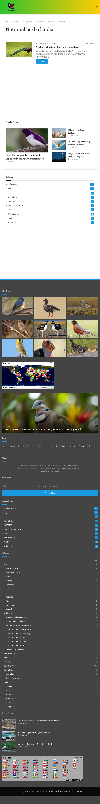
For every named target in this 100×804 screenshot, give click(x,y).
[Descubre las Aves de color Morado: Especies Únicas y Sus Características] (27, 140)
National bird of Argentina (19, 629)
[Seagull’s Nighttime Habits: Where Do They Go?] (59, 157)
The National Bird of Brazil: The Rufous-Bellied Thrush (39, 721)
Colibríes (9, 576)
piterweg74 (42, 44)
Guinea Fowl (10, 698)
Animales (11, 446)
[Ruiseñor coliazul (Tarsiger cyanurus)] (17, 306)
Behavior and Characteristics (17, 617)
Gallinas (8, 580)
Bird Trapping (13, 214)
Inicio (10, 21)
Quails (8, 702)
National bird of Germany (18, 633)
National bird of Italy (16, 641)
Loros (7, 593)
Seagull (8, 609)
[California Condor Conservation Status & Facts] (50, 348)
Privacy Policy (78, 791)
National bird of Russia (17, 645)
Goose (8, 694)
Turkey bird (10, 706)
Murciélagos (10, 674)
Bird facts (17, 21)
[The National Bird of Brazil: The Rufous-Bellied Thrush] (9, 724)
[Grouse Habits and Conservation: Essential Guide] (82, 348)
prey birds (9, 605)
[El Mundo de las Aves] (12, 7)
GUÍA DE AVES (14, 185)
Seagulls (82, 446)
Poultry (11, 218)
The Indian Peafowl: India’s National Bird (57, 47)
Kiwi (7, 589)
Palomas (9, 597)
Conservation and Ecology (16, 621)
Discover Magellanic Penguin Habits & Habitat (36, 732)
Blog (9, 189)
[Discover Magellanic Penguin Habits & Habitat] (9, 736)
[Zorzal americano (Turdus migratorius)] (82, 329)
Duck (7, 690)
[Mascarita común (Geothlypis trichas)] (17, 348)
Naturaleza (12, 197)
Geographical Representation (34, 21)
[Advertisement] (50, 92)
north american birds (16, 205)
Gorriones (9, 585)
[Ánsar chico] (50, 308)
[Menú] (3, 8)
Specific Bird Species (14, 650)
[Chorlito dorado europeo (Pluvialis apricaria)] (82, 306)
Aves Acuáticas (12, 568)
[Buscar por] (96, 8)
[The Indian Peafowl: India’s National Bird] (19, 49)
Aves (10, 210)
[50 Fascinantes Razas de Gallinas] (59, 133)
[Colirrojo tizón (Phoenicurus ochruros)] (17, 329)
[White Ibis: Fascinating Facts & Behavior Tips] (9, 747)
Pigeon (63, 446)
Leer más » (42, 62)
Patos (7, 601)
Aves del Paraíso (12, 572)
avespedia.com (66, 791)
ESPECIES (12, 201)
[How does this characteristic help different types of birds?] (50, 329)
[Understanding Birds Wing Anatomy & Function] (59, 145)
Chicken (8, 686)
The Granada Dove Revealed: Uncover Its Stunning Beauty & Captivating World (42, 429)
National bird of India (16, 637)
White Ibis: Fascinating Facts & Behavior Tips (36, 744)
